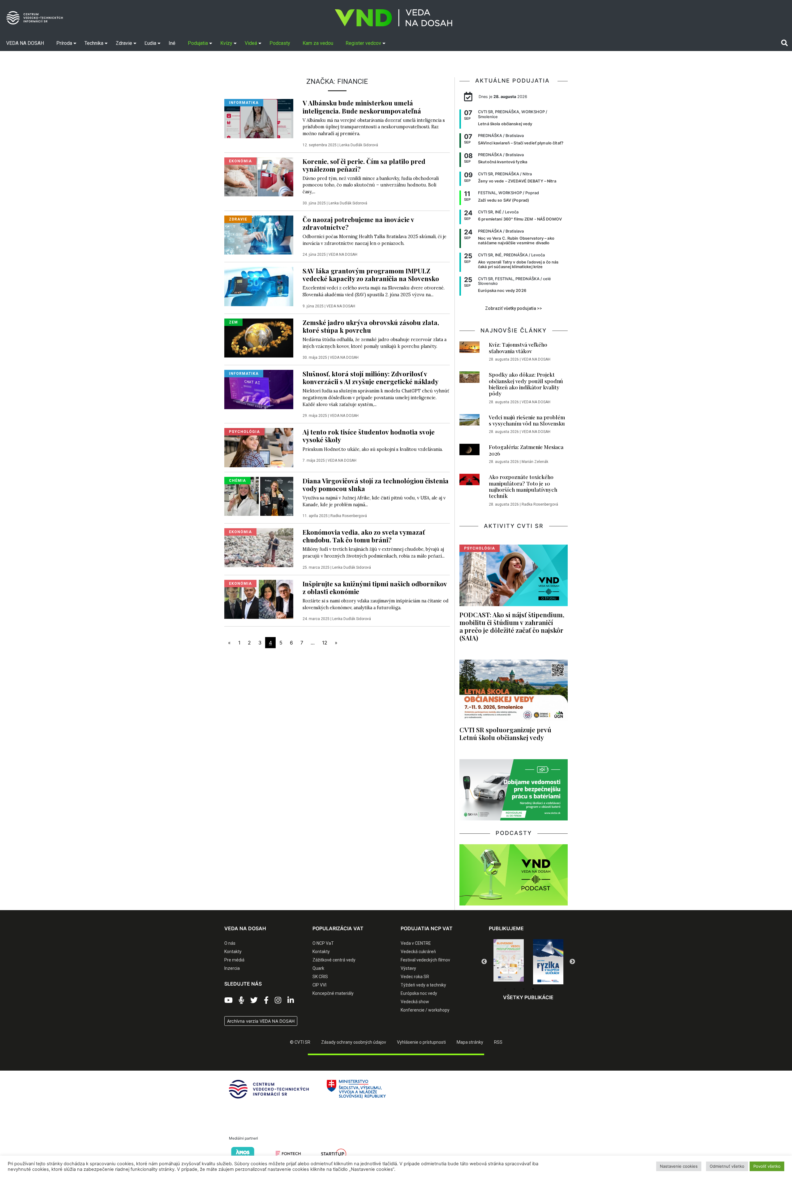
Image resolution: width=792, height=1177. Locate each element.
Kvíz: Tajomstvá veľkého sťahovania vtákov (518, 347)
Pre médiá (234, 959)
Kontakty (233, 951)
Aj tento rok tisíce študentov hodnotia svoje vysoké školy (369, 435)
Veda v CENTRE (416, 943)
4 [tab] (533, 989)
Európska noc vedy (419, 993)
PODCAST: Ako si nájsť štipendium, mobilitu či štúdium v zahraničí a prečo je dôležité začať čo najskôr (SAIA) (511, 626)
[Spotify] (241, 1000)
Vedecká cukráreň (418, 951)
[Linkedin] (290, 1000)
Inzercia (232, 968)
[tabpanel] (508, 961)
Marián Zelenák (535, 462)
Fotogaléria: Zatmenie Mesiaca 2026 (526, 449)
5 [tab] (542, 989)
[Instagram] (278, 1000)
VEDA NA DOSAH (343, 254)
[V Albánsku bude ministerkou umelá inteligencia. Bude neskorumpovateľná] (258, 118)
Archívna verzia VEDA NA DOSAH (261, 1021)
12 (324, 643)
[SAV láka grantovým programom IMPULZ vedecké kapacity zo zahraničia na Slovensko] (258, 286)
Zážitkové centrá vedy (333, 959)
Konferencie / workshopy (425, 1010)
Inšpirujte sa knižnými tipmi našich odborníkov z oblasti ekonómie (375, 587)
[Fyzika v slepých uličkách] (508, 961)
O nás (229, 943)
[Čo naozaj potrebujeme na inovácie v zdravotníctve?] (258, 234)
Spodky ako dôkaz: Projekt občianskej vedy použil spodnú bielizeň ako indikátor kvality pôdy (526, 384)
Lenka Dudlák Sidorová (358, 145)
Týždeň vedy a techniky (423, 984)
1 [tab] (505, 989)
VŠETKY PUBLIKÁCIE (528, 997)
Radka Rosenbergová (348, 516)
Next (572, 962)
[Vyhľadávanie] (784, 43)
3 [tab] (524, 989)
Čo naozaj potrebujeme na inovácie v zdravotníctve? (358, 223)
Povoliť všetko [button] (767, 1166)
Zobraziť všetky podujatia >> (513, 308)
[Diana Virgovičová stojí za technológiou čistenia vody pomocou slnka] (258, 496)
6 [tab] (552, 989)
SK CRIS (320, 976)
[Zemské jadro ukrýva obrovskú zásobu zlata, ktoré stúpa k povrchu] (258, 337)
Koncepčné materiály (333, 993)
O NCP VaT (323, 943)
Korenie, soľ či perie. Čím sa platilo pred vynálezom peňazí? (364, 165)
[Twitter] (254, 1000)
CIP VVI (319, 984)
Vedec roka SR (415, 976)
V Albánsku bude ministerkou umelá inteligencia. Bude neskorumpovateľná (362, 106)
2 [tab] (514, 989)
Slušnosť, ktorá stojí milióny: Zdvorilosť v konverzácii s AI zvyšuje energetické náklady (370, 377)
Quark (318, 968)
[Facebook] (266, 1000)
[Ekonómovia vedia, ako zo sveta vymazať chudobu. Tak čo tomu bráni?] (258, 547)
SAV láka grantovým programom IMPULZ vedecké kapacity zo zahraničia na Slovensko (371, 274)
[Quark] (548, 961)
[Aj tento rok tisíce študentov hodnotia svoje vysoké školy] (258, 447)
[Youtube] (228, 1000)
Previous (484, 962)
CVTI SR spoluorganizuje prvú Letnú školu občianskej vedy (505, 733)
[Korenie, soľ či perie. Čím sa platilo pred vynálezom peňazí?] (258, 176)
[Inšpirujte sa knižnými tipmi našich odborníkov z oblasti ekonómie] (258, 599)
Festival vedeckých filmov (425, 959)
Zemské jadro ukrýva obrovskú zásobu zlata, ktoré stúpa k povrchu (371, 326)
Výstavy (408, 968)
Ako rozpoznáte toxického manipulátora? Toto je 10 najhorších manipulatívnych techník (523, 486)
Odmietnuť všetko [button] (727, 1166)
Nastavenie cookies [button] (679, 1166)
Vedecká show (415, 1001)
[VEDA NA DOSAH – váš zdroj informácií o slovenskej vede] (393, 18)
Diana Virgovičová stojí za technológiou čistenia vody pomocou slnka (376, 484)
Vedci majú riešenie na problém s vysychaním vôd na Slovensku (527, 420)
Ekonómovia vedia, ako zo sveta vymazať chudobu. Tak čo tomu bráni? (364, 536)
